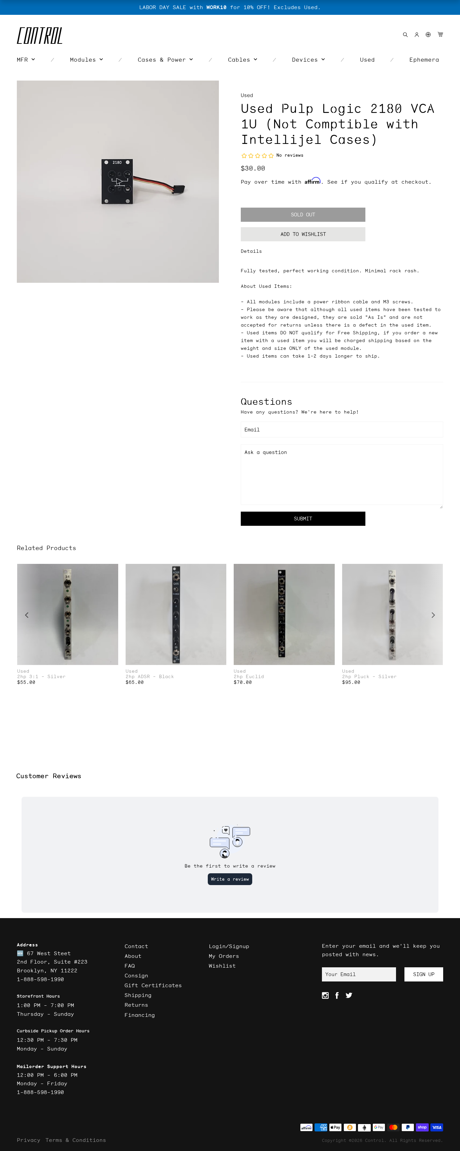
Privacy (28, 1140)
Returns (136, 1004)
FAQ (130, 965)
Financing (140, 1014)
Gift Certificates (153, 985)
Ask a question (265, 452)
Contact (136, 946)
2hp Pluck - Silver (369, 676)
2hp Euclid (249, 676)
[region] (230, 7)
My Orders (224, 955)
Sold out (303, 214)
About (133, 955)
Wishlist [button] (222, 965)
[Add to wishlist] (113, 570)
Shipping (138, 995)
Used (247, 95)
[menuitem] (26, 59)
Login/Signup (229, 946)
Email (252, 429)
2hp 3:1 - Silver (41, 676)
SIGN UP (423, 974)
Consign (136, 975)
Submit (303, 518)
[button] (428, 34)
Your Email (340, 974)
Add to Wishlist (303, 234)
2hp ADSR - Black (150, 676)
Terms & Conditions (75, 1140)
